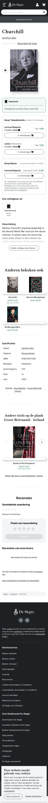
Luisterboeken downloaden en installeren (19, 690)
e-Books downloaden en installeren (17, 685)
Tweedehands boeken (24, 20)
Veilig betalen (7, 735)
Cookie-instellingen (33, 796)
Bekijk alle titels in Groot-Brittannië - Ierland (24, 476)
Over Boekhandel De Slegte (16, 713)
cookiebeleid (9, 791)
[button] (4, 19)
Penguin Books (28, 353)
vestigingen (18, 631)
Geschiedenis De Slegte (12, 720)
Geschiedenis (19, 388)
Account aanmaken (10, 695)
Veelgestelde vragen (10, 746)
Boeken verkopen (9, 664)
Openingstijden (8, 669)
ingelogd (38, 571)
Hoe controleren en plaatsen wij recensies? (20, 580)
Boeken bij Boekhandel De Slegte (16, 730)
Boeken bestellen (9, 653)
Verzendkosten (8, 740)
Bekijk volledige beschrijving (23, 248)
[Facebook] (21, 620)
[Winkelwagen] (44, 5)
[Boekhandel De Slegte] (16, 4)
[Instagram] (27, 620)
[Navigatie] (4, 5)
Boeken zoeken (8, 659)
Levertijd (5, 674)
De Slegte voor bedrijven (12, 706)
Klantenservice (9, 647)
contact (10, 629)
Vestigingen (7, 751)
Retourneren (7, 679)
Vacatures (6, 756)
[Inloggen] (37, 5)
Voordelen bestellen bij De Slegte (16, 725)
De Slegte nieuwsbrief (11, 761)
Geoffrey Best (9, 38)
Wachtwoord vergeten (11, 700)
